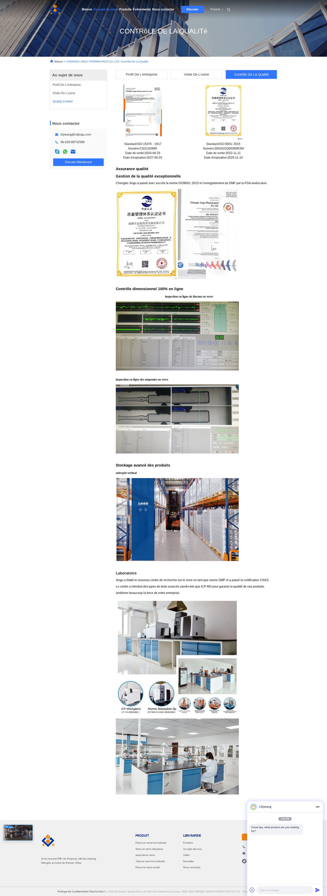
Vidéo (186, 855)
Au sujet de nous (105, 9)
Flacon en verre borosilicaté (150, 842)
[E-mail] (73, 152)
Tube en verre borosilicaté (150, 861)
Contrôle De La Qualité (251, 74)
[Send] (318, 890)
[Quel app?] (244, 861)
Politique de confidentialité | (73, 891)
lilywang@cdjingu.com (76, 134)
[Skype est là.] (57, 152)
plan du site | (97, 891)
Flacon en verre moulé (147, 867)
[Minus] (317, 807)
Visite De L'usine (196, 74)
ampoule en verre (145, 855)
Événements (142, 9)
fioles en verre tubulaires (149, 849)
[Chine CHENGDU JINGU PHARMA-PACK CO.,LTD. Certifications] (143, 112)
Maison (87, 9)
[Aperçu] (55, 9)
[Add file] (252, 890)
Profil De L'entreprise (141, 74)
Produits (125, 9)
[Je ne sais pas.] (65, 152)
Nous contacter (163, 9)
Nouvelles (188, 861)
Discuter (192, 9)
